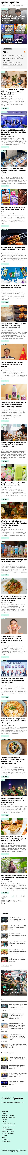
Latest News (5, 1111)
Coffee (3, 541)
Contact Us (5, 1139)
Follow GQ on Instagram (8, 1117)
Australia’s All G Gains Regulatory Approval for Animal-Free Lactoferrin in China (13, 171)
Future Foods (4, 8)
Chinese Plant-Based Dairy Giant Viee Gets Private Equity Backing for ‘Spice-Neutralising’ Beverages (13, 405)
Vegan (3, 780)
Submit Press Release (8, 1129)
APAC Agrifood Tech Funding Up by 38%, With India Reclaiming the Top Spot (13, 209)
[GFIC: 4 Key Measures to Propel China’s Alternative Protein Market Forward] (14, 352)
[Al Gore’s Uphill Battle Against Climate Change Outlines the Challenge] (4, 1083)
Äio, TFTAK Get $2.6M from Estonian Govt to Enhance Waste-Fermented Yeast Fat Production (17, 935)
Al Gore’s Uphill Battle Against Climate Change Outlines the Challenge (16, 1083)
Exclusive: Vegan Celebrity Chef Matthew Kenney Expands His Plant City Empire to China (13, 800)
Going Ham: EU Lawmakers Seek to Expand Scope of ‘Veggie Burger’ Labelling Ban (17, 959)
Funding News (4, 189)
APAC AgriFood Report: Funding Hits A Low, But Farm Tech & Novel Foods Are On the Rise (14, 877)
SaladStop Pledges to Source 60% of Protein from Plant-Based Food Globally (17, 927)
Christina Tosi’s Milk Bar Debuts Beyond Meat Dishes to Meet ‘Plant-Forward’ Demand (18, 951)
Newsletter (5, 1113)
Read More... (5, 108)
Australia (19, 64)
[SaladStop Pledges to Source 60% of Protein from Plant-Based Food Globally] (4, 927)
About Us (4, 1135)
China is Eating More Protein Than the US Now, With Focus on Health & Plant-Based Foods (13, 445)
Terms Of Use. (17, 1151)
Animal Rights (13, 64)
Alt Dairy (5, 62)
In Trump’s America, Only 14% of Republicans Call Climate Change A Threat (18, 1059)
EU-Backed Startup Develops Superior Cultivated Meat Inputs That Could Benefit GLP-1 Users (17, 919)
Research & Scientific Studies (7, 739)
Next (3, 898)
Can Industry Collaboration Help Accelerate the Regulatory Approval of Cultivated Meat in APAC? (13, 839)
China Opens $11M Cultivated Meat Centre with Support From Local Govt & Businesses (13, 132)
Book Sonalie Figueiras (8, 1133)
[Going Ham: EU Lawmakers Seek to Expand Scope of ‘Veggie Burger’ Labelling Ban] (4, 959)
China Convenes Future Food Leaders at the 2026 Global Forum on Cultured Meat (7, 42)
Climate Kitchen (6, 1141)
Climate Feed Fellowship (8, 1123)
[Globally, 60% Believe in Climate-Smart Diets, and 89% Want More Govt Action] (4, 1067)
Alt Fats (10, 62)
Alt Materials (17, 62)
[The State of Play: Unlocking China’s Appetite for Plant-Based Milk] (14, 275)
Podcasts (4, 1119)
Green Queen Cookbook (8, 1125)
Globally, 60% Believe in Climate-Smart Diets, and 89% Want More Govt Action (17, 1067)
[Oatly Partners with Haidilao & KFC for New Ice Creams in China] (14, 472)
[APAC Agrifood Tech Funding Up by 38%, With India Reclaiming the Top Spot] (14, 197)
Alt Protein (5, 64)
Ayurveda (5, 66)
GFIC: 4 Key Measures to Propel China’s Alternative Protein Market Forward (12, 364)
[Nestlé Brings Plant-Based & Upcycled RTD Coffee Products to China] (14, 549)
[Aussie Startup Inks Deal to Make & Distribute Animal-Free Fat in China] (14, 237)
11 (23, 896)
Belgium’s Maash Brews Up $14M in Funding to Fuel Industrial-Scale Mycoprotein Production (17, 943)
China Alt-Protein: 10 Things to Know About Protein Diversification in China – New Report (13, 721)
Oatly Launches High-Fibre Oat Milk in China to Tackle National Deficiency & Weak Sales (20, 32)
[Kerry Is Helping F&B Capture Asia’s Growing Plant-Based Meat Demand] (4, 1046)
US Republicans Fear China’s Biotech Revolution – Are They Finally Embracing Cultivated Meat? (13, 326)
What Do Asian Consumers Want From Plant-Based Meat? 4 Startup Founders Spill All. (12, 681)
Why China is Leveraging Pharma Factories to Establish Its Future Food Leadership (13, 18)
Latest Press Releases (8, 1131)
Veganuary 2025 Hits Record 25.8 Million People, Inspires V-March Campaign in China (12, 92)
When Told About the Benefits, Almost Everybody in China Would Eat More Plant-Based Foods (14, 523)
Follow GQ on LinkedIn (8, 1115)
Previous (5, 896)
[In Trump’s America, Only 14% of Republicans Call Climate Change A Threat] (4, 1059)
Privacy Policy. (11, 1151)
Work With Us (5, 1127)
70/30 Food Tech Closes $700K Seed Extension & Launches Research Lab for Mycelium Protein (13, 598)
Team (3, 1137)
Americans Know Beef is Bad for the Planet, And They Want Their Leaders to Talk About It (18, 1075)
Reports (4, 1121)
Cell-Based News (5, 305)
